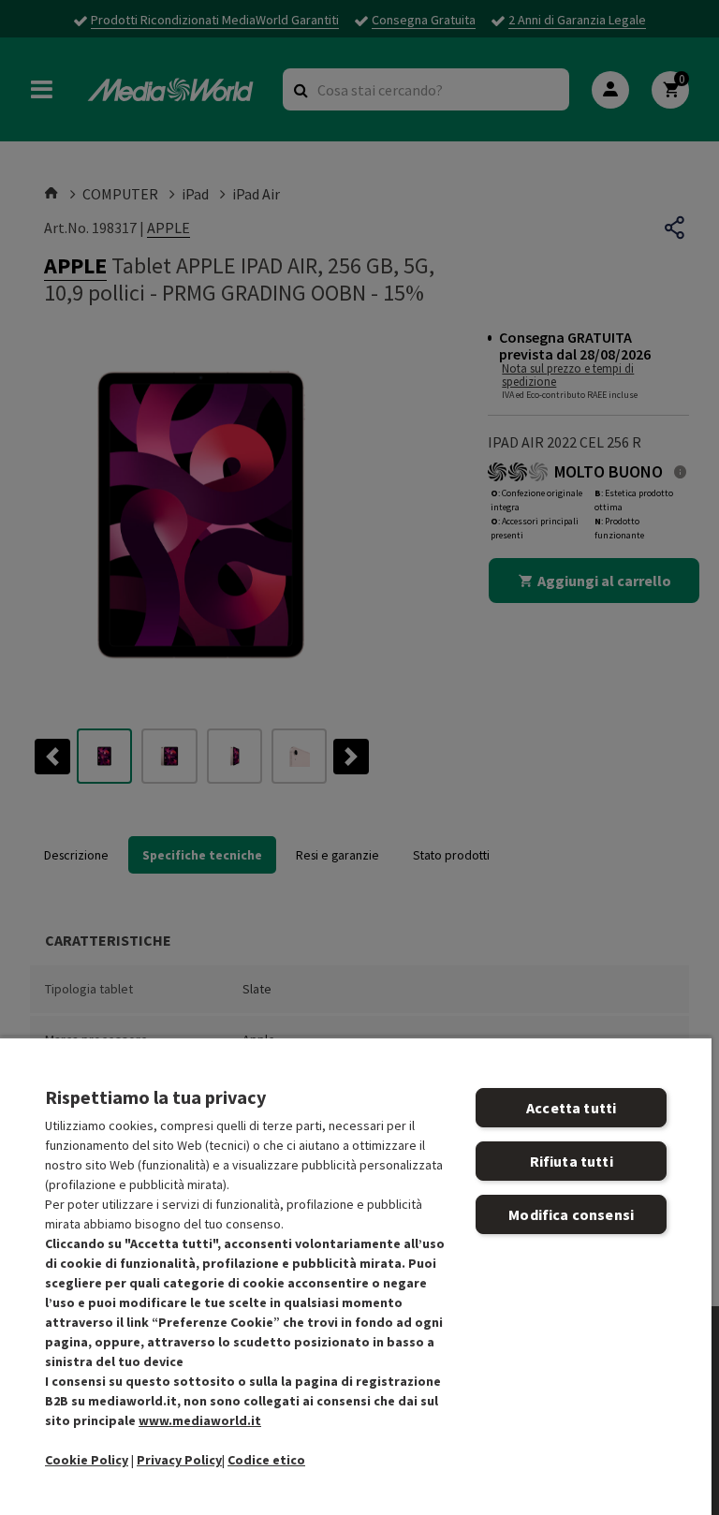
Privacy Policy (179, 1459)
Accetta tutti (571, 1107)
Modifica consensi (571, 1214)
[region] (356, 1276)
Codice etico (266, 1459)
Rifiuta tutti (571, 1161)
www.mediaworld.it (200, 1420)
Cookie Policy (86, 1459)
